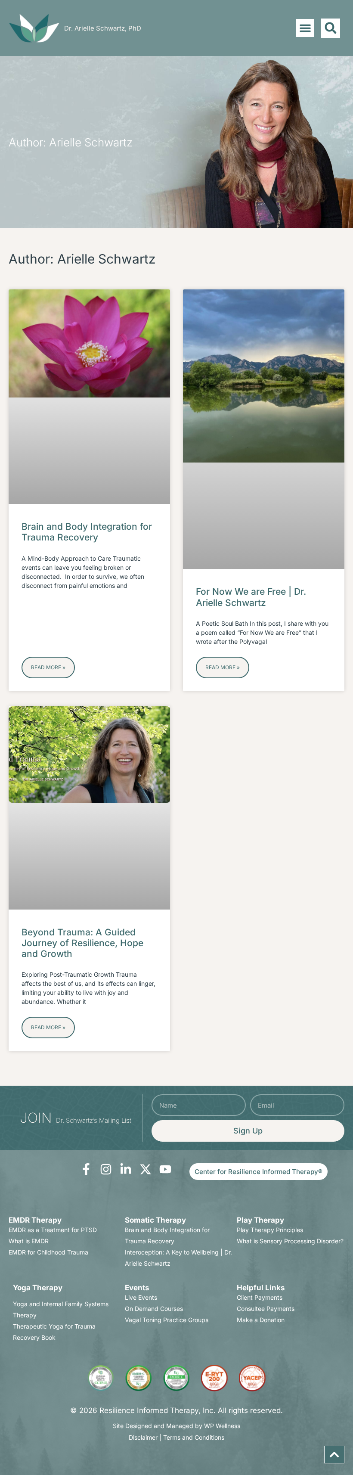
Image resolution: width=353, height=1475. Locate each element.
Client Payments (259, 1297)
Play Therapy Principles (270, 1229)
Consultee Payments (265, 1308)
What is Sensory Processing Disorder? (290, 1241)
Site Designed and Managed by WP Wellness (176, 1425)
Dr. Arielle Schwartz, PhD (102, 28)
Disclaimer (143, 1437)
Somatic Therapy (155, 1220)
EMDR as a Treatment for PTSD (53, 1229)
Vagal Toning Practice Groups (166, 1319)
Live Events (141, 1297)
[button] (305, 28)
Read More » (48, 667)
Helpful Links (261, 1287)
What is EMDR (29, 1241)
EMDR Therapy (35, 1220)
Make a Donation (261, 1319)
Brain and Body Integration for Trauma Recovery (87, 532)
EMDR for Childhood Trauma (48, 1252)
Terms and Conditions (193, 1437)
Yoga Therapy (37, 1287)
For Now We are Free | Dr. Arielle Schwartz (251, 597)
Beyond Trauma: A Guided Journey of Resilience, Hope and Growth (82, 943)
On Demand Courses (154, 1308)
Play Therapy (260, 1220)
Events (137, 1287)
